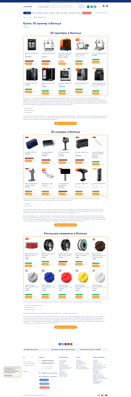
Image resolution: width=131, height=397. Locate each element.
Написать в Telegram (44, 383)
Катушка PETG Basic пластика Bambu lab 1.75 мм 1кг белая (99, 286)
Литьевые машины (63, 375)
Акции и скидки (63, 360)
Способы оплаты (97, 364)
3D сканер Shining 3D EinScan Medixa (63, 184)
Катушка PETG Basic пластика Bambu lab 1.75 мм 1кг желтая (82, 286)
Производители (97, 372)
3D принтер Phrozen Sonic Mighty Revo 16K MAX (64, 54)
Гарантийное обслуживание (99, 367)
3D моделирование (81, 364)
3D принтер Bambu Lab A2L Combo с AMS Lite (82, 54)
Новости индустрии (97, 368)
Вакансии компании (98, 375)
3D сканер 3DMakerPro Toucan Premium (47, 153)
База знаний (96, 370)
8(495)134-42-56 (81, 7)
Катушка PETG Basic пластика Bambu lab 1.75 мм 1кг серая (31, 286)
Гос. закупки (96, 373)
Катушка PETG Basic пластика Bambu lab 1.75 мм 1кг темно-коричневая (99, 255)
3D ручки (61, 364)
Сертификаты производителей (100, 378)
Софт (60, 370)
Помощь (95, 362)
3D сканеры (62, 362)
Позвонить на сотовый (45, 387)
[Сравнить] (36, 64)
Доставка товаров (97, 366)
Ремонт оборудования (81, 367)
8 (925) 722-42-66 (48, 363)
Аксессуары (62, 372)
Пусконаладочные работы (82, 368)
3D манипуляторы (63, 365)
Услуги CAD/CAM (80, 366)
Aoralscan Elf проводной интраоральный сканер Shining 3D (98, 153)
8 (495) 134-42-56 (47, 361)
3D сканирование (80, 362)
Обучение (78, 365)
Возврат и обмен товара (99, 377)
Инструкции (96, 371)
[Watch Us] (23, 369)
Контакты (95, 360)
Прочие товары (63, 376)
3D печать (78, 361)
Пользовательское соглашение (97, 382)
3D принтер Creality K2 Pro (31, 83)
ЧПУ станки (62, 371)
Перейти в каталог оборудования (65, 123)
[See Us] (25, 369)
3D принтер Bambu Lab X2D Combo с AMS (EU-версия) (99, 84)
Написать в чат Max (44, 379)
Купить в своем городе (98, 376)
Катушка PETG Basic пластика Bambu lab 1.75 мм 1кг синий (48, 286)
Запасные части (63, 373)
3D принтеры (62, 361)
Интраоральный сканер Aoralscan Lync (47, 184)
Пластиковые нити (63, 366)
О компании (96, 361)
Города (30, 17)
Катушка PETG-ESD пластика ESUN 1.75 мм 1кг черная (65, 254)
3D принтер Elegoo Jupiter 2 (82, 83)
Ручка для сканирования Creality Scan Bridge (31, 184)
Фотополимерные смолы (65, 367)
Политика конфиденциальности (98, 380)
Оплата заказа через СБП (99, 365)
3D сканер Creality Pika (30, 152)
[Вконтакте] (28, 369)
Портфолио (79, 360)
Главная (24, 17)
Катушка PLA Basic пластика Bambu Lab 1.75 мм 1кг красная (31, 255)
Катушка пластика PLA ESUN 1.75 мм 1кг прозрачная (82, 254)
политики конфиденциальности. (12, 371)
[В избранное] (33, 64)
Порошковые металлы (64, 368)
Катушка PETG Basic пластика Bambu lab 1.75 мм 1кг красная (65, 286)
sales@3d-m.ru (82, 6)
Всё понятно (8, 375)
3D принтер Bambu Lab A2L (99, 53)
